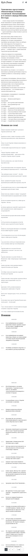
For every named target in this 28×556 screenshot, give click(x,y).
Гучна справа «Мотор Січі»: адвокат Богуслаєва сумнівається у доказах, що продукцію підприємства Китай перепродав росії (16, 473)
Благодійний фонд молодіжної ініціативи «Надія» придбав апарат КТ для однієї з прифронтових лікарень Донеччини (16, 325)
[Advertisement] (14, 366)
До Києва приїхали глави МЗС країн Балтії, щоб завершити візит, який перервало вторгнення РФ (13, 208)
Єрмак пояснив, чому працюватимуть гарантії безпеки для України (11, 266)
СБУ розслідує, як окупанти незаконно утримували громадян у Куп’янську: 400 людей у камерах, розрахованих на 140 (16, 521)
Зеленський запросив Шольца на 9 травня (14, 147)
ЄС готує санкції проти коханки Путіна (13, 311)
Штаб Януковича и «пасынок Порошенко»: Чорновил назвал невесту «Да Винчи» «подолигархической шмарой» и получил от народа (15, 390)
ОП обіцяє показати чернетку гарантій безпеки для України (12, 273)
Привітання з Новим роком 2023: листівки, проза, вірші (15, 442)
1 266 (18, 549)
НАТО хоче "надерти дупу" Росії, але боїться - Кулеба (14, 294)
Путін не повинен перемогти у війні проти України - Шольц (13, 201)
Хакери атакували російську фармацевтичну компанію (14, 410)
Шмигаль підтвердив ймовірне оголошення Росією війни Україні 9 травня (13, 229)
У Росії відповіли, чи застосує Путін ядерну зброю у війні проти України (13, 236)
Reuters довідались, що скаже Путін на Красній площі (12, 161)
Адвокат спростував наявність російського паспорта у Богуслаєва (16, 462)
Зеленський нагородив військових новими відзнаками (13, 216)
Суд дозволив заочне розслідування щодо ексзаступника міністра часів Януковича (13, 242)
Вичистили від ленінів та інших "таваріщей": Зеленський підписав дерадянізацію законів (13, 195)
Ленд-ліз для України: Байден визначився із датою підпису (13, 144)
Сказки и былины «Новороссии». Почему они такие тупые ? (15, 457)
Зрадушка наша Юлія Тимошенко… (16, 483)
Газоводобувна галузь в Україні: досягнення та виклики (15, 401)
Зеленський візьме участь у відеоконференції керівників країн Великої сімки (14, 188)
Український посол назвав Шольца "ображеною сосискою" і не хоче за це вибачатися (11, 250)
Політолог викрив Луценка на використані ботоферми (14, 498)
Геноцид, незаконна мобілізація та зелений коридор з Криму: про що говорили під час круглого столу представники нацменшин (15, 509)
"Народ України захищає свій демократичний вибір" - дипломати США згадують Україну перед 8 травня (12, 154)
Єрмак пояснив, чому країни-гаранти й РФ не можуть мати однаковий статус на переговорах (14, 280)
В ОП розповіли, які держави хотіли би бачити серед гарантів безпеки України (12, 223)
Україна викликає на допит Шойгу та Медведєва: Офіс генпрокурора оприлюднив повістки (13, 258)
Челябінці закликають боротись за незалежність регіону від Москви (15, 348)
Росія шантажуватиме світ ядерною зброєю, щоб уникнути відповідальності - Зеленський (14, 168)
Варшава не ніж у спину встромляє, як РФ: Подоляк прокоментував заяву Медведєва (13, 137)
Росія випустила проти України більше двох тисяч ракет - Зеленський (13, 301)
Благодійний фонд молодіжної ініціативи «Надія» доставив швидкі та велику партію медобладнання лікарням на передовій (16, 338)
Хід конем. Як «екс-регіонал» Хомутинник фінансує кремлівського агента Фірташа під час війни (16, 420)
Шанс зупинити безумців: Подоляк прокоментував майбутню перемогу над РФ (13, 181)
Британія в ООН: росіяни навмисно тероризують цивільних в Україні (11, 288)
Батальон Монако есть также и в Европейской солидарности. (15, 545)
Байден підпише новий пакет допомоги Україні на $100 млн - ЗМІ (12, 130)
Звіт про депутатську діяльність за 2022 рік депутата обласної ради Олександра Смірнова (16, 447)
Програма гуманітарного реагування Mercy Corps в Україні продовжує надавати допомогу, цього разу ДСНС (16, 431)
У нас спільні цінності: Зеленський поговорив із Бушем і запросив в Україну (14, 307)
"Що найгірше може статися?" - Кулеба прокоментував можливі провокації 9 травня (14, 175)
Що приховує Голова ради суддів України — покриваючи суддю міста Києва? (16, 492)
